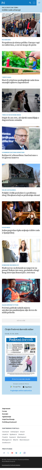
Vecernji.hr (5, 432)
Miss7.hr (15, 440)
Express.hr (12, 437)
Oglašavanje (6, 417)
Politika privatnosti (9, 422)
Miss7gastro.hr (7, 440)
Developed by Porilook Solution (11, 465)
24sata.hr (21, 434)
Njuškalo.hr (13, 434)
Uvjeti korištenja (8, 419)
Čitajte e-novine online (21, 379)
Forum (4, 411)
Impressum (6, 408)
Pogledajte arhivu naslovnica (21, 390)
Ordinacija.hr (14, 432)
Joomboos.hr (6, 442)
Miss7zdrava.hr (24, 440)
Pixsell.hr (5, 437)
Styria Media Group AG (8, 461)
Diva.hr (22, 432)
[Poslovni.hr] (3, 2)
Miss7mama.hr (21, 437)
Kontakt (5, 414)
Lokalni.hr (5, 434)
